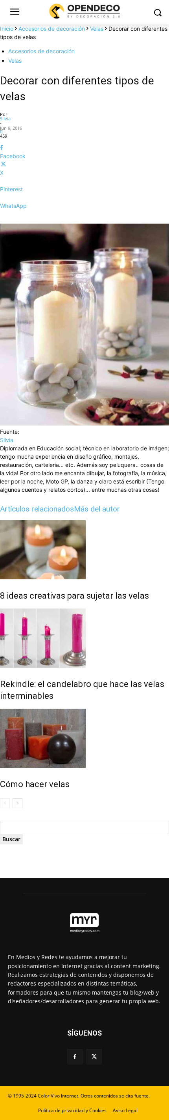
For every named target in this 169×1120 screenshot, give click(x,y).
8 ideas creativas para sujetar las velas (74, 596)
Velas (96, 28)
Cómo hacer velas (35, 784)
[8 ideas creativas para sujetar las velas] (84, 549)
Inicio (6, 28)
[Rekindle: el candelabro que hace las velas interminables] (84, 638)
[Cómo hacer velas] (84, 738)
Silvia (5, 118)
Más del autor (97, 508)
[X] (94, 1056)
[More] (84, 219)
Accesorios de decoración (51, 28)
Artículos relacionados (37, 508)
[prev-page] (5, 803)
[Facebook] (75, 1056)
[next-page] (17, 803)
